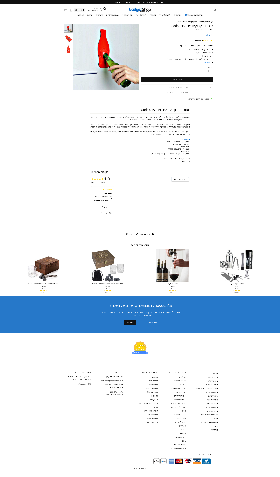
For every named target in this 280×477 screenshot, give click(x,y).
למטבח (153, 15)
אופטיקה (183, 433)
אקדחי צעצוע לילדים (178, 448)
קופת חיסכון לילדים (151, 411)
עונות (184, 441)
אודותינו (215, 373)
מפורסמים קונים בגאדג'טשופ (207, 388)
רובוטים (155, 407)
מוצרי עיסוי (182, 426)
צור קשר (214, 430)
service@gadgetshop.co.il (112, 380)
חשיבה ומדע (153, 381)
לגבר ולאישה (141, 15)
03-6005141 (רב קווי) (114, 376)
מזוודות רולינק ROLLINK (148, 403)
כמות (210, 67)
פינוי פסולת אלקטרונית (209, 415)
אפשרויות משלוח (212, 385)
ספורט (183, 429)
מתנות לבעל (153, 384)
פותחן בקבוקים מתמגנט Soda (103, 201)
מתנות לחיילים (152, 418)
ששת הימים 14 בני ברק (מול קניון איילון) (95, 9)
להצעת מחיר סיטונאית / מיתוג (177, 92)
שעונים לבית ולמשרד (178, 407)
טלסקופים (154, 399)
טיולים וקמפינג (180, 437)
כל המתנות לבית (180, 399)
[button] (107, 214)
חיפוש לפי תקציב (151, 422)
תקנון (216, 418)
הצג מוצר (43, 268)
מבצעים (80, 15)
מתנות (90, 15)
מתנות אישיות (153, 414)
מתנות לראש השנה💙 (194, 15)
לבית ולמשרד (165, 15)
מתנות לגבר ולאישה (179, 422)
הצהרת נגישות (212, 403)
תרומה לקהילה (212, 400)
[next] (267, 271)
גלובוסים (154, 396)
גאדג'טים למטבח (179, 414)
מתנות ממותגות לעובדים (209, 422)
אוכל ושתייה (181, 418)
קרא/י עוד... (207, 62)
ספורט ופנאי (127, 15)
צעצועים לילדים (112, 15)
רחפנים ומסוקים (180, 445)
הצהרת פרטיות (212, 411)
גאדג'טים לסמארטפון (178, 388)
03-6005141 (80, 10)
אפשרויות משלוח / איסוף (176, 87)
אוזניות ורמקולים (180, 396)
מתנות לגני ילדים (151, 388)
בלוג (216, 426)
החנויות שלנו (213, 381)
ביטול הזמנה (213, 396)
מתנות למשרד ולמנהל (178, 403)
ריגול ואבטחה (181, 392)
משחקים (99, 15)
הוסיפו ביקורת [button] (178, 179)
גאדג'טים (177, 15)
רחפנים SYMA (152, 392)
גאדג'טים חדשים (180, 381)
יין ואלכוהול (202, 22)
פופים (184, 411)
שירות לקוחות (213, 377)
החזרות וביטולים (212, 392)
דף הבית (210, 22)
